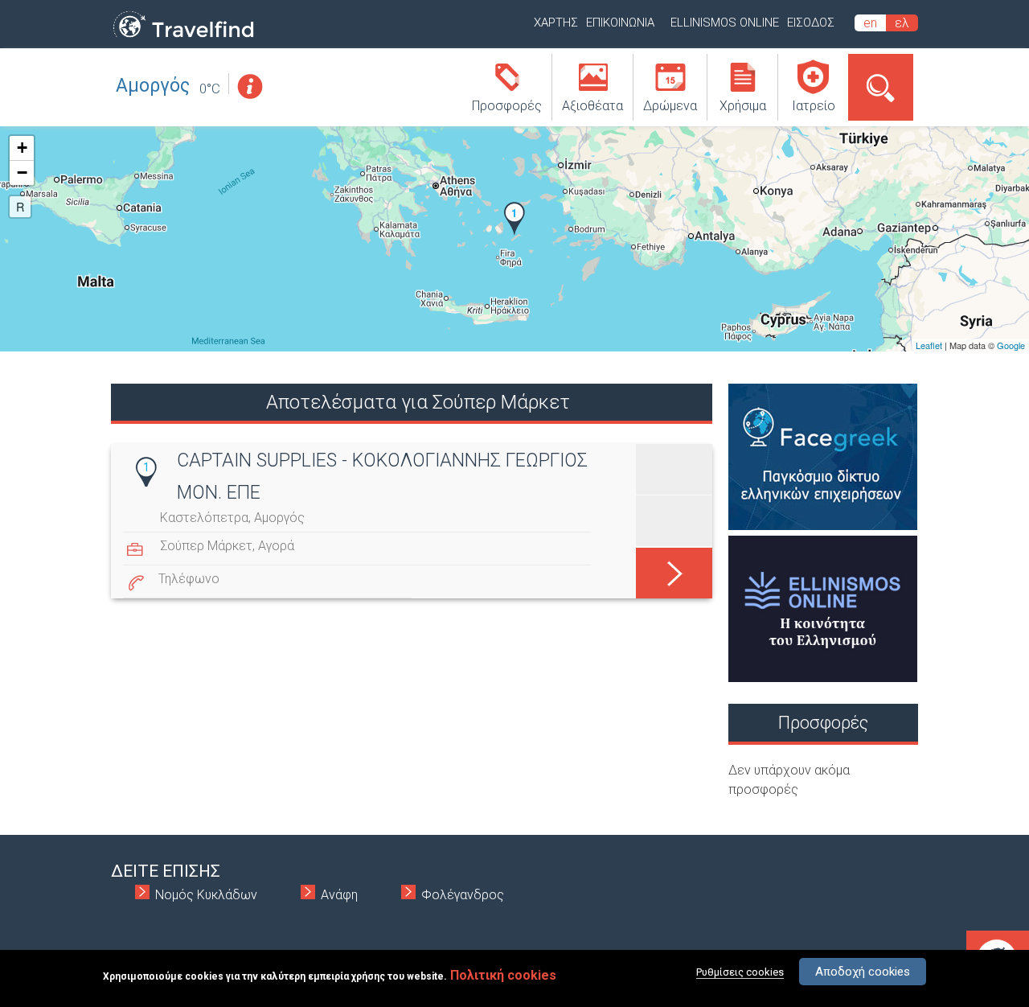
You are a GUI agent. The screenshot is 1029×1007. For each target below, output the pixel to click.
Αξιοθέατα (592, 105)
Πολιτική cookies (503, 975)
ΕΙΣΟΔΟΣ (810, 22)
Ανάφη (339, 894)
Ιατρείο (813, 105)
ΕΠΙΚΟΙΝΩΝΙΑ (620, 22)
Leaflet (929, 345)
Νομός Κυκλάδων (206, 894)
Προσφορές (507, 105)
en (870, 23)
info (249, 86)
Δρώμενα (670, 105)
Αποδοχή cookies (862, 971)
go (674, 565)
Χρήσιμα (742, 105)
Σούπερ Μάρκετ (206, 545)
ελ (902, 23)
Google (1011, 345)
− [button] (22, 172)
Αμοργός (153, 86)
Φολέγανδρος (462, 894)
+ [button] (22, 148)
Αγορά (276, 545)
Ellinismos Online (724, 22)
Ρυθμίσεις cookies (740, 972)
